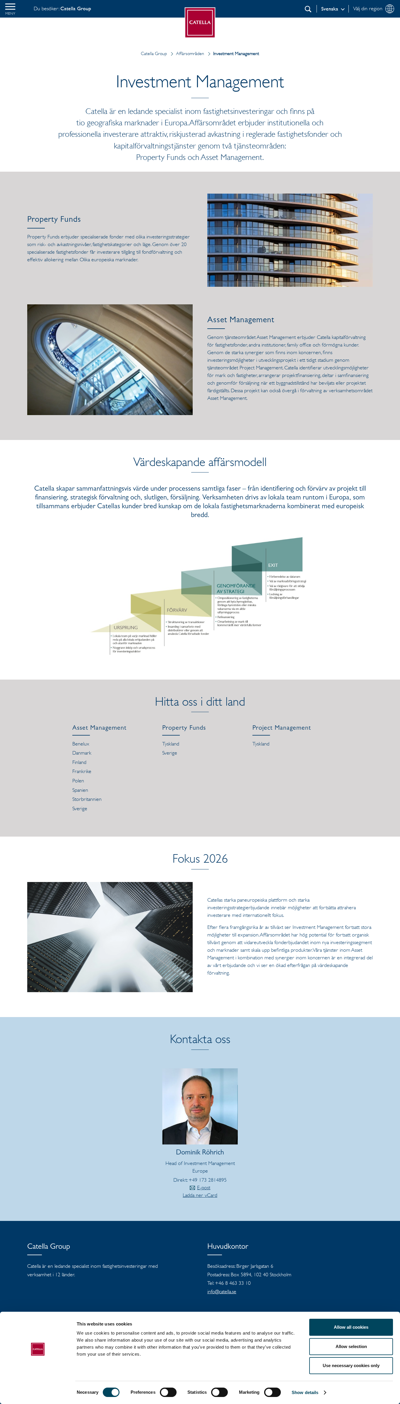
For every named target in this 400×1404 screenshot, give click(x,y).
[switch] (168, 1392)
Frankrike (81, 771)
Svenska (329, 9)
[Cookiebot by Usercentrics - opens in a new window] (38, 1392)
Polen (78, 780)
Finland (79, 762)
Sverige (79, 808)
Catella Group (154, 53)
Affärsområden (190, 53)
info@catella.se (221, 1291)
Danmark (81, 753)
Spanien (80, 790)
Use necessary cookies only (351, 1365)
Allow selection (351, 1346)
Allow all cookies (351, 1327)
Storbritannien (87, 799)
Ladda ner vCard (200, 1195)
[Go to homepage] (200, 22)
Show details (305, 1392)
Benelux (80, 744)
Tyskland (170, 744)
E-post (203, 1187)
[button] (10, 9)
